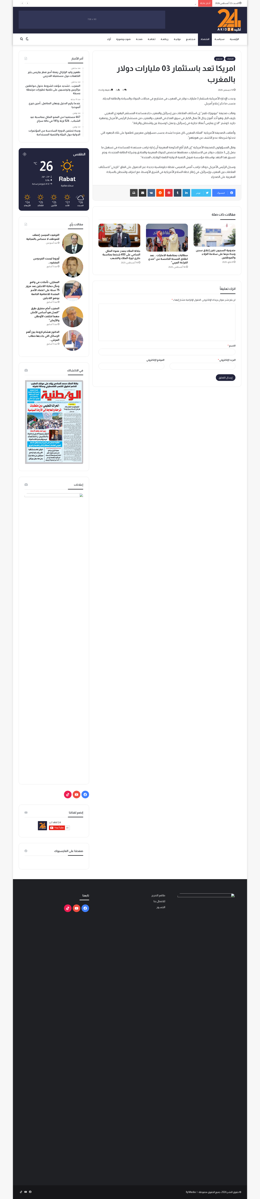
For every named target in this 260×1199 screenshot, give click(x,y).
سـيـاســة (219, 39)
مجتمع (219, 58)
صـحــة (139, 39)
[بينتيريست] (169, 193)
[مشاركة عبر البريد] (142, 193)
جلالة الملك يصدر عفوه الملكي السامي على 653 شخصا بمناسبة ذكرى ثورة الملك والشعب (121, 254)
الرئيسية (234, 39)
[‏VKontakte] (151, 193)
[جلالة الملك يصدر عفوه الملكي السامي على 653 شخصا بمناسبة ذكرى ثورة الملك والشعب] (119, 235)
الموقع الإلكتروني (155, 359)
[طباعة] (134, 193)
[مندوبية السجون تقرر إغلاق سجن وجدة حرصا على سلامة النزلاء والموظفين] (214, 235)
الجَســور (160, 907)
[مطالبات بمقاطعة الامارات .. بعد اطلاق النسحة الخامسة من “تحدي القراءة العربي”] (167, 238)
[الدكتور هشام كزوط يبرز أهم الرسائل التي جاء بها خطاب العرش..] (72, 340)
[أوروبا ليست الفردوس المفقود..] (72, 267)
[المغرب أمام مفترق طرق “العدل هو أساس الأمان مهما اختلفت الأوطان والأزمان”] (72, 316)
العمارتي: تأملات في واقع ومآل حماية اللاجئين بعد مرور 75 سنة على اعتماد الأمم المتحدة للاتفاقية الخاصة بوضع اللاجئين (42, 290)
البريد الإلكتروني (226, 359)
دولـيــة (177, 39)
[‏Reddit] (160, 193)
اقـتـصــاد (205, 39)
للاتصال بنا (159, 901)
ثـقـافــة (151, 39)
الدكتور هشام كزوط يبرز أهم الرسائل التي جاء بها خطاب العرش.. (42, 335)
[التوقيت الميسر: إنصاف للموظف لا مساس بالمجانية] (72, 243)
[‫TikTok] (68, 794)
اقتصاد (230, 58)
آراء (109, 39)
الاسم (231, 345)
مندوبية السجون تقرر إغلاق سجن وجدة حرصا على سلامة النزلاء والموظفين (215, 254)
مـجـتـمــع (190, 39)
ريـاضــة (164, 39)
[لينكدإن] (186, 193)
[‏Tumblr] (177, 193)
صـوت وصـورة (123, 39)
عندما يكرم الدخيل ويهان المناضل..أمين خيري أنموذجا (170, 3)
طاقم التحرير (158, 895)
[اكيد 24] (229, 20)
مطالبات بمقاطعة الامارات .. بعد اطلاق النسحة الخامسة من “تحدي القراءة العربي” (168, 259)
